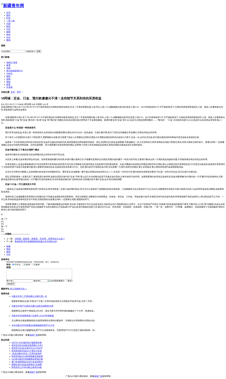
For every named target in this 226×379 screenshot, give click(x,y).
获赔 (8, 76)
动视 (8, 68)
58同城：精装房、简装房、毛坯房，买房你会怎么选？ (40, 239)
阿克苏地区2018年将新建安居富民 (27, 356)
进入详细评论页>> (18, 289)
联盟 (8, 84)
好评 (28, 264)
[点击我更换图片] (56, 281)
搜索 (38, 51)
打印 (8, 254)
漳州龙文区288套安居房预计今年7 (27, 345)
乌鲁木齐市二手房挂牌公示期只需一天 (29, 296)
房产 (19, 92)
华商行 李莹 (11, 62)
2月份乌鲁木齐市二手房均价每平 (27, 353)
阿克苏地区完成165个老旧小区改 (27, 351)
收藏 (8, 246)
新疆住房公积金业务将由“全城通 (27, 364)
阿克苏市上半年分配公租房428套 (27, 367)
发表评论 (10, 284)
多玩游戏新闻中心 (14, 71)
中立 (18, 264)
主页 (13, 92)
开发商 (9, 87)
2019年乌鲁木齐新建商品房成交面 (27, 359)
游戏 (8, 79)
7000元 (9, 73)
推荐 (8, 252)
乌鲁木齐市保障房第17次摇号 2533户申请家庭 (33, 316)
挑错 (8, 249)
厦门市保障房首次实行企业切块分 (27, 362)
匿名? (70, 281)
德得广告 (34, 335)
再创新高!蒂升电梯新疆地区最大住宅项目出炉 (36, 241)
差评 (38, 264)
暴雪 (8, 65)
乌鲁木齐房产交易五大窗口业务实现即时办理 (32, 306)
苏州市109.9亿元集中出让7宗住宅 (27, 348)
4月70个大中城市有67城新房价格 (27, 342)
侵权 (8, 82)
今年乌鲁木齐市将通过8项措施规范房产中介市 (33, 325)
